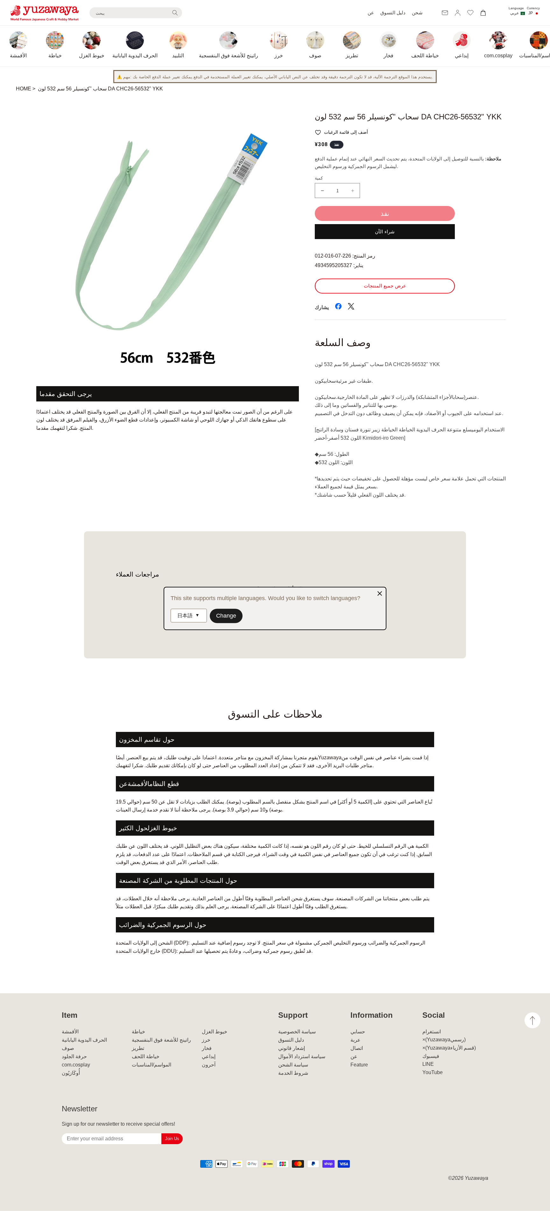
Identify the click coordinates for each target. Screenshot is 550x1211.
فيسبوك (430, 1056)
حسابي (357, 1031)
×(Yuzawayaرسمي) (444, 1039)
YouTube (432, 1072)
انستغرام (431, 1031)
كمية (319, 178)
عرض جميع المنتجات (385, 285)
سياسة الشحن (293, 1064)
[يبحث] (175, 12)
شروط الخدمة (293, 1073)
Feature (359, 1064)
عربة (355, 1040)
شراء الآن (385, 231)
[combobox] (135, 12)
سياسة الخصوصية (297, 1031)
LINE (428, 1064)
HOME (23, 88)
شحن (417, 12)
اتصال (356, 1048)
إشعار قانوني (291, 1048)
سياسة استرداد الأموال (301, 1056)
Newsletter (79, 1108)
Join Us (172, 1138)
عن (371, 12)
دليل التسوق (392, 12)
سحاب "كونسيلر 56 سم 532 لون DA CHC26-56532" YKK (100, 88)
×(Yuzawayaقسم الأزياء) (449, 1048)
